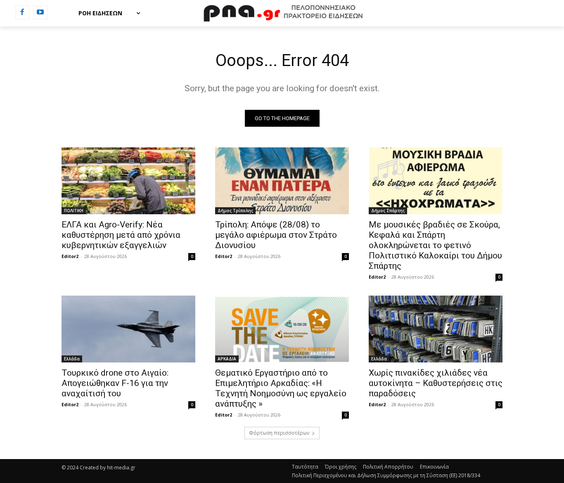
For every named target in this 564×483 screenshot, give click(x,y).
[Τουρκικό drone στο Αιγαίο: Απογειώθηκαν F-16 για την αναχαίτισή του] (128, 329)
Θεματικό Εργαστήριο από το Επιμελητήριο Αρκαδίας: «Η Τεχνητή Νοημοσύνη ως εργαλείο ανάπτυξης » (280, 388)
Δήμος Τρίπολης (235, 210)
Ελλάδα (72, 359)
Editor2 (70, 256)
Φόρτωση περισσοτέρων (279, 432)
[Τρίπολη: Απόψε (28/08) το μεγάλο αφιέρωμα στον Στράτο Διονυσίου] (282, 180)
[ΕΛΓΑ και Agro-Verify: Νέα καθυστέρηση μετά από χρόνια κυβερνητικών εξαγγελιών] (128, 180)
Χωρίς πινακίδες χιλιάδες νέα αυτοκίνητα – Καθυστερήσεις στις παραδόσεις (435, 383)
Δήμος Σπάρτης (388, 210)
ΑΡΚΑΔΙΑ (227, 359)
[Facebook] (22, 12)
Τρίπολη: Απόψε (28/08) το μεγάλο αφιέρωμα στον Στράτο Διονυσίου (276, 235)
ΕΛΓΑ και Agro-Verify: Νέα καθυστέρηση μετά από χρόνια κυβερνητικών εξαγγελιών (121, 235)
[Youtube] (40, 12)
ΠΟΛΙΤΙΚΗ (73, 210)
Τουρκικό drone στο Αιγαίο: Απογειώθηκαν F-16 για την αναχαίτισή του (115, 383)
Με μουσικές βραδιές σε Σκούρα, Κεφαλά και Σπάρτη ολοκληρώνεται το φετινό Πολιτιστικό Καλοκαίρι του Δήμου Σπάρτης (435, 245)
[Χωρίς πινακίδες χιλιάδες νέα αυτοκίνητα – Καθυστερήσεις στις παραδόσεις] (435, 329)
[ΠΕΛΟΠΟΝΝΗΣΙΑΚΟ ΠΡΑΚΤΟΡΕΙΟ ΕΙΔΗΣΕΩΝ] (282, 13)
